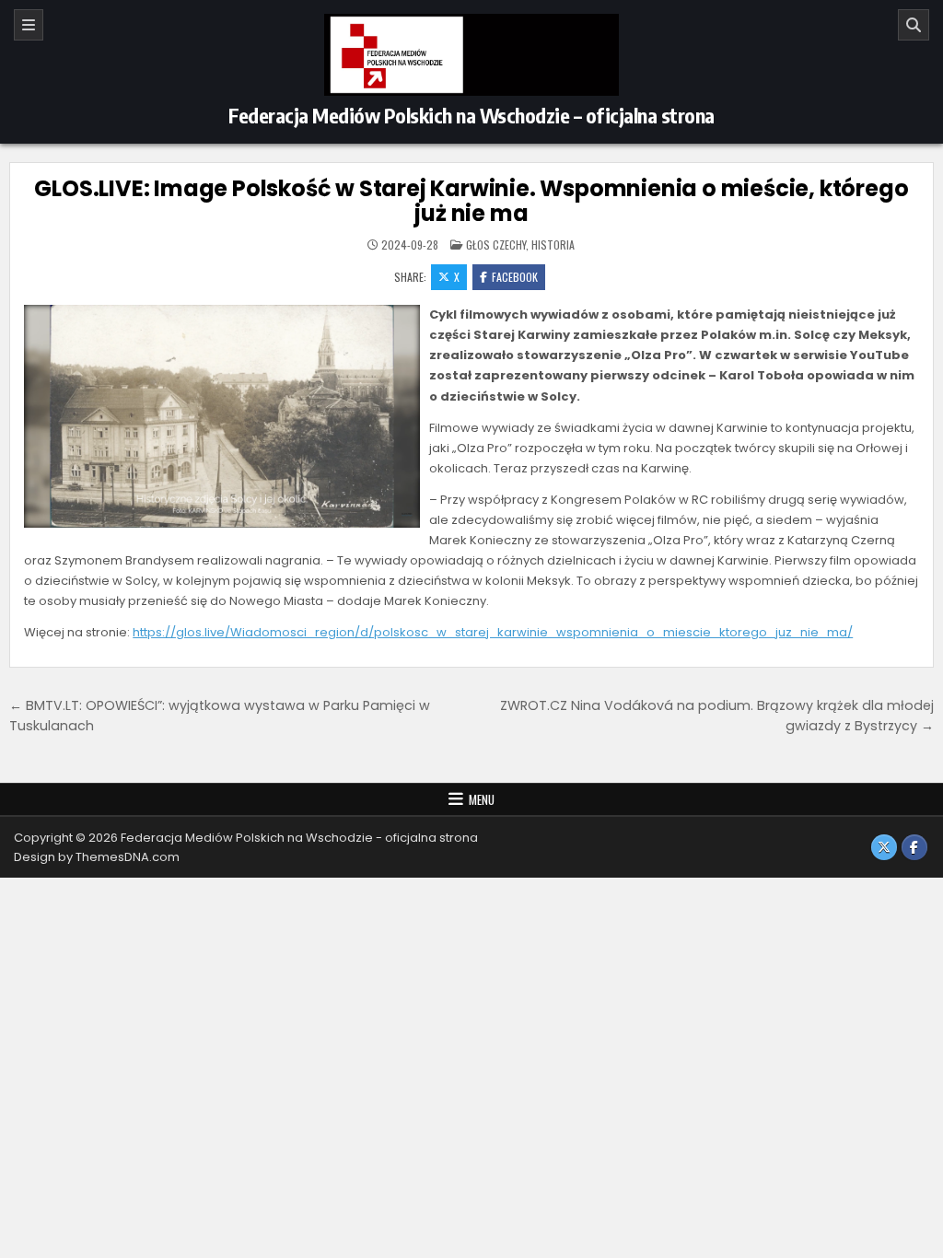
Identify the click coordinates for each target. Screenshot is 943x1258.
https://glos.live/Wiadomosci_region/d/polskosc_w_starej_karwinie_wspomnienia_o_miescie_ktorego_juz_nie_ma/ (493, 632)
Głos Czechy (496, 244)
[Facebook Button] (914, 847)
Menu (482, 799)
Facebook (515, 277)
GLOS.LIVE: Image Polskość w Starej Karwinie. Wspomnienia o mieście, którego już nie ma (471, 200)
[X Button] (884, 847)
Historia (553, 244)
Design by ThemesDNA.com (97, 857)
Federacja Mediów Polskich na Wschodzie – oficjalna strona (471, 115)
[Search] (913, 25)
